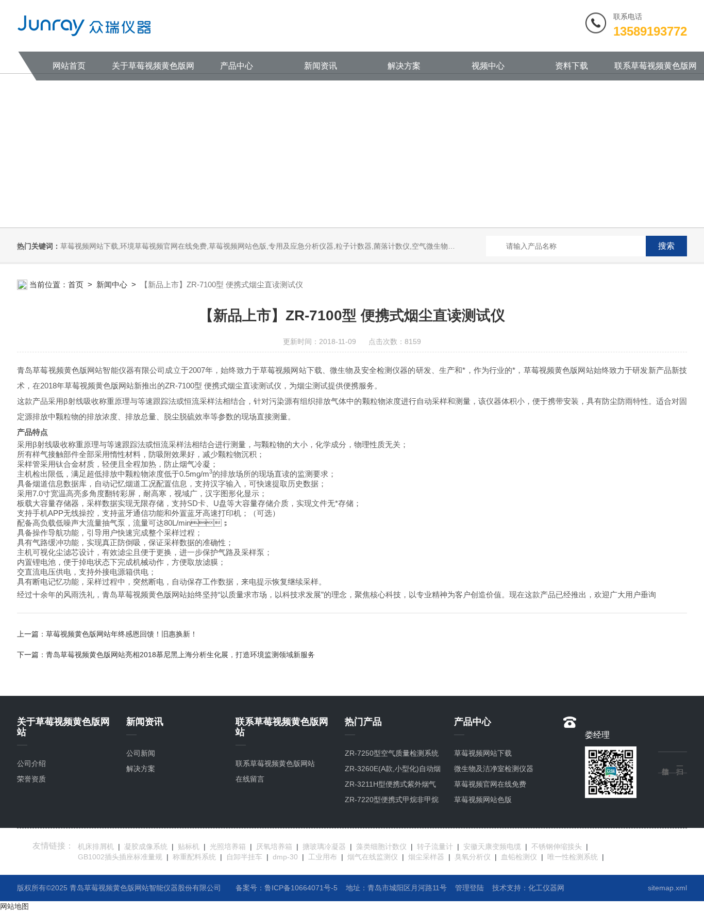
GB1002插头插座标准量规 (120, 857)
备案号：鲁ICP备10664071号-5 (287, 888)
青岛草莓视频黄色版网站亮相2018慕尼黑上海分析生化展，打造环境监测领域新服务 (180, 654)
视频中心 (488, 65)
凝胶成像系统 (145, 846)
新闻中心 (111, 284)
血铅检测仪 (519, 857)
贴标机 (188, 846)
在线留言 (250, 779)
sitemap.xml (667, 888)
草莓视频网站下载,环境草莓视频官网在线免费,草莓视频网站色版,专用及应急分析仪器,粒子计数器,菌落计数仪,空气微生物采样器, (266, 246)
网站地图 (14, 906)
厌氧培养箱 (274, 846)
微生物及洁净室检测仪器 (493, 768)
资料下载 (571, 65)
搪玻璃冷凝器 (324, 846)
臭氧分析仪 (473, 857)
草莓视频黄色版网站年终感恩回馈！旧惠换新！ (121, 634)
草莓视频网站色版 (483, 799)
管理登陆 (469, 888)
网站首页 (69, 65)
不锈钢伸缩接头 (556, 846)
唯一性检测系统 (572, 857)
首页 (75, 284)
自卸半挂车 (244, 857)
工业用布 (322, 857)
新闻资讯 (320, 65)
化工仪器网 (546, 888)
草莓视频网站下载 (483, 753)
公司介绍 (31, 763)
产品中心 (236, 65)
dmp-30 (285, 857)
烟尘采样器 (426, 857)
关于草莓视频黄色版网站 (153, 70)
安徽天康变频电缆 (492, 846)
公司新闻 (140, 753)
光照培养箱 (228, 846)
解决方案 (404, 65)
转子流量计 (435, 846)
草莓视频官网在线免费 (490, 784)
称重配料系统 (194, 857)
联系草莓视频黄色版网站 (655, 70)
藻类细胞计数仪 (381, 846)
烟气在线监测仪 (372, 857)
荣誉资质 (31, 779)
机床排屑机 (96, 846)
